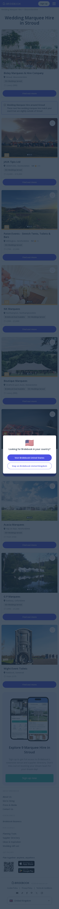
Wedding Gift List (11, 846)
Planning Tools (9, 833)
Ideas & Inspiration (12, 841)
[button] (29, 778)
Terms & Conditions (44, 888)
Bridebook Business (12, 821)
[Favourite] (52, 34)
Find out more (30, 93)
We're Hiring (9, 800)
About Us (7, 796)
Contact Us (8, 809)
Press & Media (10, 805)
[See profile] (29, 49)
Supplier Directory (11, 837)
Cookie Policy (12, 888)
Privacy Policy (27, 888)
